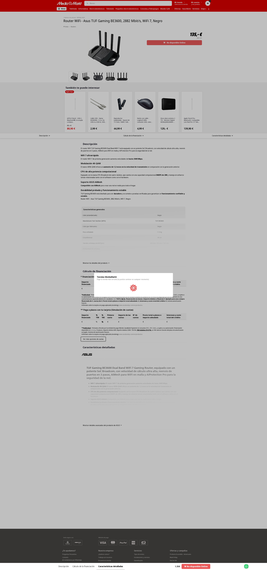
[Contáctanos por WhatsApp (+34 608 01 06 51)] (265, 567)
